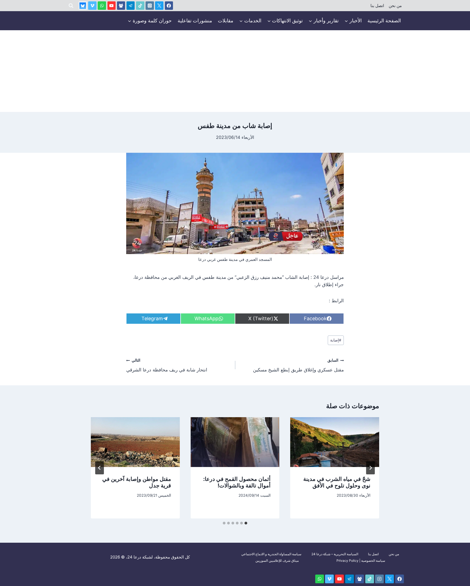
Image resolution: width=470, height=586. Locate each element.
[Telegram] (130, 5)
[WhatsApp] (102, 5)
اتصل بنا (377, 5)
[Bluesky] (83, 5)
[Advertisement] (235, 71)
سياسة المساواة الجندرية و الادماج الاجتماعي (271, 554)
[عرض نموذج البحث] (71, 6)
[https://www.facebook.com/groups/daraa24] (121, 5)
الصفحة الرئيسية (384, 20)
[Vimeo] (92, 5)
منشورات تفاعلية (195, 20)
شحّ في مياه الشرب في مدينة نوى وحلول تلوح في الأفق (336, 482)
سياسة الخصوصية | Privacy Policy (360, 560)
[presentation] (334, 442)
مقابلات (225, 20)
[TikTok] (140, 5)
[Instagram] (150, 5)
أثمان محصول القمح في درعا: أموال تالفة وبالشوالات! (237, 482)
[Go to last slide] (370, 467)
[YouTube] (111, 5)
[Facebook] (169, 5)
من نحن (395, 5)
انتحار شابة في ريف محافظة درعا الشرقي (166, 365)
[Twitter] (159, 5)
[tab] (246, 523)
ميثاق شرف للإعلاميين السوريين (277, 560)
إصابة (335, 340)
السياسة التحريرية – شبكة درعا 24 (334, 554)
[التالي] (99, 467)
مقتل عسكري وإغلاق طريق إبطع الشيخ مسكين (298, 365)
